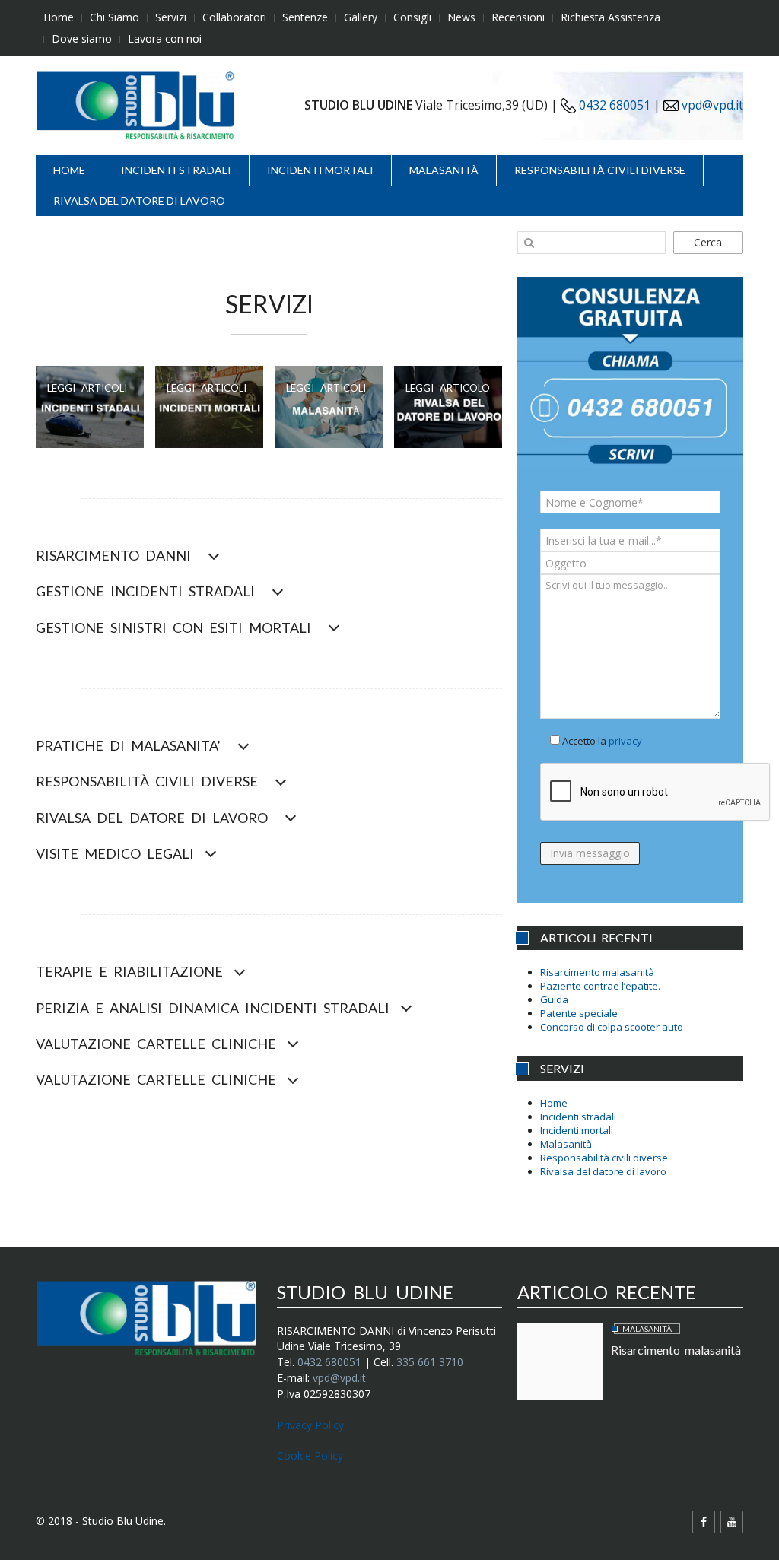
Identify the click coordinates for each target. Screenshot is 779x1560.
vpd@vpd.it (712, 105)
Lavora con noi (165, 38)
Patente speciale (579, 1013)
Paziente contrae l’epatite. (600, 986)
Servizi (170, 17)
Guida (554, 999)
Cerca (708, 242)
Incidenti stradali (176, 170)
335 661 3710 (429, 1362)
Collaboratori (234, 17)
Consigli (412, 17)
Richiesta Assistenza (610, 17)
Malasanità (444, 170)
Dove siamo (82, 38)
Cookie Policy (310, 1455)
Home (58, 17)
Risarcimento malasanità (597, 972)
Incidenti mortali (320, 170)
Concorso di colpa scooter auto (611, 1027)
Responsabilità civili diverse (599, 170)
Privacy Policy (310, 1425)
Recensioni (518, 17)
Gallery (360, 17)
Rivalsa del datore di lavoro (139, 200)
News (461, 17)
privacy (625, 741)
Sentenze (305, 17)
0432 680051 (613, 105)
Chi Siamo (114, 17)
